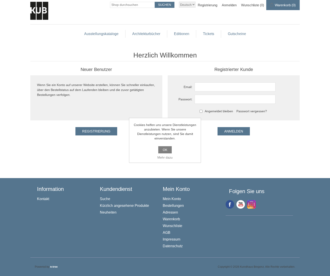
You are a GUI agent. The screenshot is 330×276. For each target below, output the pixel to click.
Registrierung (207, 5)
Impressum (171, 239)
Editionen (181, 34)
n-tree (54, 266)
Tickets (208, 34)
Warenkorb (171, 219)
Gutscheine (237, 34)
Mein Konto (172, 199)
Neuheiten (108, 212)
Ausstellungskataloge (101, 34)
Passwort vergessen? (251, 111)
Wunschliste (172, 226)
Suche (105, 199)
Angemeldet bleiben (219, 111)
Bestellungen (173, 206)
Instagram (251, 204)
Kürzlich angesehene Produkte (124, 206)
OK (165, 150)
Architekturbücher (146, 34)
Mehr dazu (165, 157)
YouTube (240, 204)
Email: (188, 87)
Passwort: (185, 99)
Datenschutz (173, 246)
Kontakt (43, 199)
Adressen (170, 212)
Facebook (230, 204)
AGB (166, 232)
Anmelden (229, 5)
